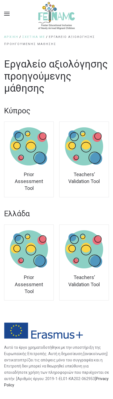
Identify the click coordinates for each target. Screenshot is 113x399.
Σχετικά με (33, 37)
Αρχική (11, 37)
